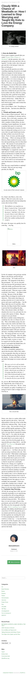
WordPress (22, 672)
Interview (4, 600)
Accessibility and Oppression (9, 630)
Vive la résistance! (6, 613)
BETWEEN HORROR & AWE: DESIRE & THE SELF (14, 625)
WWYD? (4, 615)
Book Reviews (5, 589)
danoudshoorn (5, 2)
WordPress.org (5, 658)
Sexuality (4, 606)
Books (3, 591)
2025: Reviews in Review (8, 627)
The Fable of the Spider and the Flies (11, 634)
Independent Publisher (8, 672)
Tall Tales (4, 608)
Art (2, 587)
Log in (3, 651)
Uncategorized (5, 611)
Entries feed (5, 654)
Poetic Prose (5, 602)
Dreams (4, 593)
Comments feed (6, 656)
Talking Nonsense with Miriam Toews (11, 632)
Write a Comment (15, 562)
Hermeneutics (5, 597)
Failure (3, 595)
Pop (10, 2)
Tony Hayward (11, 444)
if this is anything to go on (15, 507)
